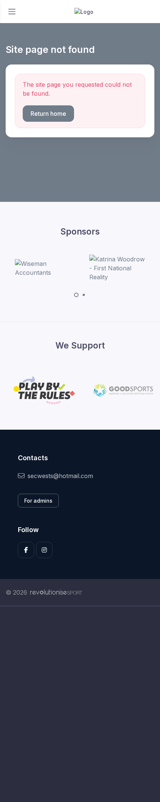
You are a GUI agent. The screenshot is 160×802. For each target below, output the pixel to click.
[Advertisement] (80, 704)
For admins (38, 500)
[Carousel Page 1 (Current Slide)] (76, 295)
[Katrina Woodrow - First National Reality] (117, 268)
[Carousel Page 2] (83, 295)
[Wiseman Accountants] (43, 268)
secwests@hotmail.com (60, 476)
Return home (48, 113)
